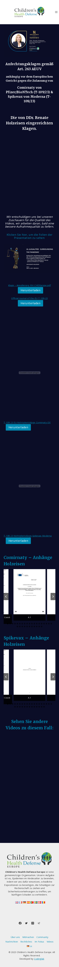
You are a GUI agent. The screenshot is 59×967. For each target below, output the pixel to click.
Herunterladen (30, 290)
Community (42, 937)
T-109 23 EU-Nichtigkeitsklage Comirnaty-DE (27, 422)
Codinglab (39, 958)
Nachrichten (11, 941)
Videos (50, 941)
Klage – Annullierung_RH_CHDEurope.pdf (29, 285)
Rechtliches (26, 941)
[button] (29, 595)
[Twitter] (26, 923)
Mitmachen (28, 937)
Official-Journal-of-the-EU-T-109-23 (29, 298)
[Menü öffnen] (56, 12)
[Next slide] (53, 596)
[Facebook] (20, 923)
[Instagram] (32, 923)
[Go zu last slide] (6, 596)
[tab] (7, 623)
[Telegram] (39, 923)
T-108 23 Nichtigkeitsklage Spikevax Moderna (28, 535)
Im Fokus (39, 941)
